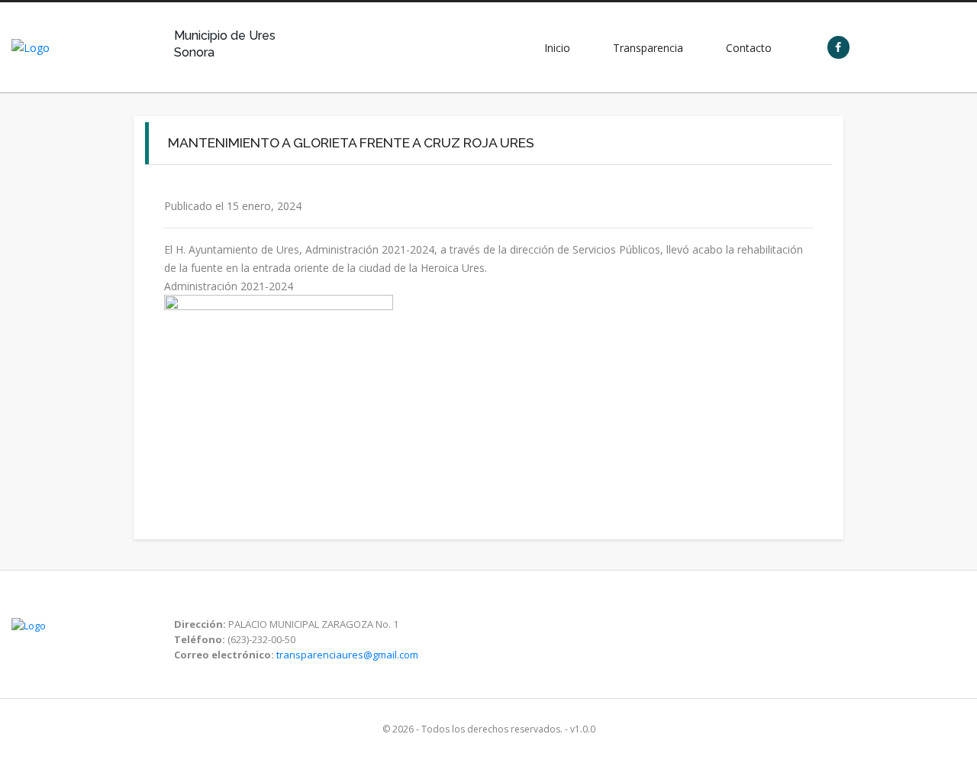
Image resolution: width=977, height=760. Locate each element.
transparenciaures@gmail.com (347, 654)
